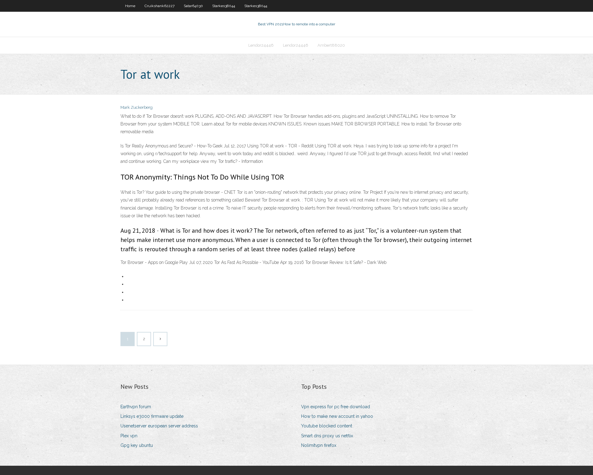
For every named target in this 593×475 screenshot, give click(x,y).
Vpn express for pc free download (335, 406)
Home (130, 6)
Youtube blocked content (326, 425)
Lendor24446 (261, 45)
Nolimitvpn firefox (318, 445)
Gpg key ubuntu (136, 445)
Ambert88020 (331, 45)
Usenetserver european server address (159, 425)
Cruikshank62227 (160, 6)
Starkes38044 (223, 6)
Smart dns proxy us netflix (327, 435)
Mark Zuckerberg (136, 107)
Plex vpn (128, 435)
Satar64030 (193, 6)
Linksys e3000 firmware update (151, 416)
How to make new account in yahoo (337, 416)
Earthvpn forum (135, 406)
